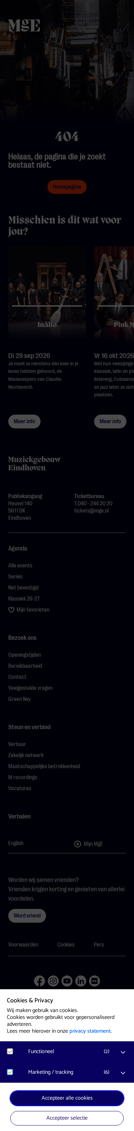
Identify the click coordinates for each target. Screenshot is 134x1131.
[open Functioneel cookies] (123, 1052)
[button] (70, 1051)
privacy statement (90, 1031)
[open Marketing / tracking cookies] (123, 1073)
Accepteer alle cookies (67, 1098)
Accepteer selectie (67, 1118)
